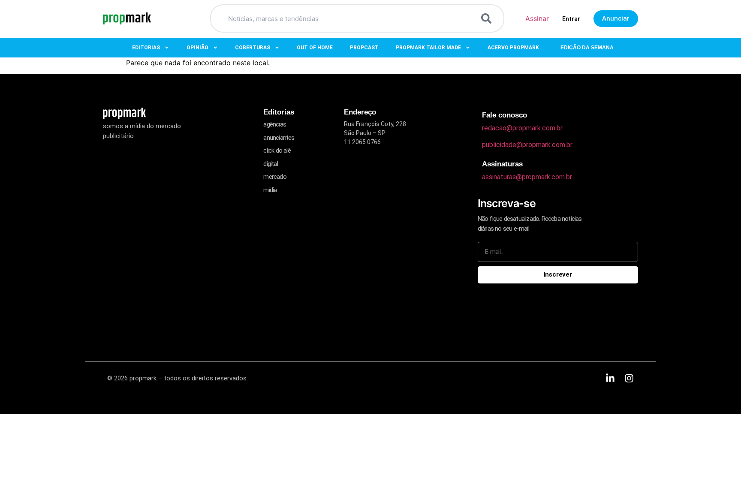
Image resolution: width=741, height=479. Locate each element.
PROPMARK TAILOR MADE (428, 48)
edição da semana (587, 48)
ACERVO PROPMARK (513, 48)
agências (274, 124)
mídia (270, 190)
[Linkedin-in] (610, 378)
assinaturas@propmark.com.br (527, 177)
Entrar (571, 18)
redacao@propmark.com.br (522, 128)
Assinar (537, 18)
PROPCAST (364, 48)
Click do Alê (276, 150)
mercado (274, 177)
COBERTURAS (252, 48)
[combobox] (347, 18)
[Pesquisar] (488, 18)
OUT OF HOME (315, 48)
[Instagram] (629, 378)
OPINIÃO (197, 48)
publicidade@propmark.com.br (527, 145)
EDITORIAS (146, 48)
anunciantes (278, 138)
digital (270, 164)
